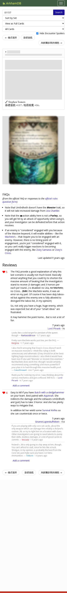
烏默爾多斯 (13, 51)
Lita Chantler (52, 210)
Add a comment (21, 385)
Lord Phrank (54, 328)
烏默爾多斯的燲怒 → (51, 42)
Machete (9, 236)
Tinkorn (29, 455)
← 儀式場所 (11, 37)
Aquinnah (49, 395)
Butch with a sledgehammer (49, 392)
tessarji (25, 439)
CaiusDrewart (20, 370)
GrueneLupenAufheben (47, 421)
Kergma (15, 343)
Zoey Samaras (44, 249)
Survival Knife (49, 410)
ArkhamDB (13, 3)
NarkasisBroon (28, 335)
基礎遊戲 (27, 37)
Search (58, 12)
